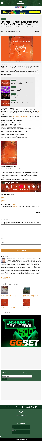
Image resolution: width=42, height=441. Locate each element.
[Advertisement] (21, 360)
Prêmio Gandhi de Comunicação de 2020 (21, 116)
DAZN (8, 111)
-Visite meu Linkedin (5, 278)
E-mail (2, 242)
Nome (2, 238)
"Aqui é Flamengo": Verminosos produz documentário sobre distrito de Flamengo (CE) (31, 297)
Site (1, 246)
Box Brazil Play (27, 112)
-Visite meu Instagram (5, 277)
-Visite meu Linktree (5, 279)
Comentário (4, 223)
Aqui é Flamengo (8, 64)
